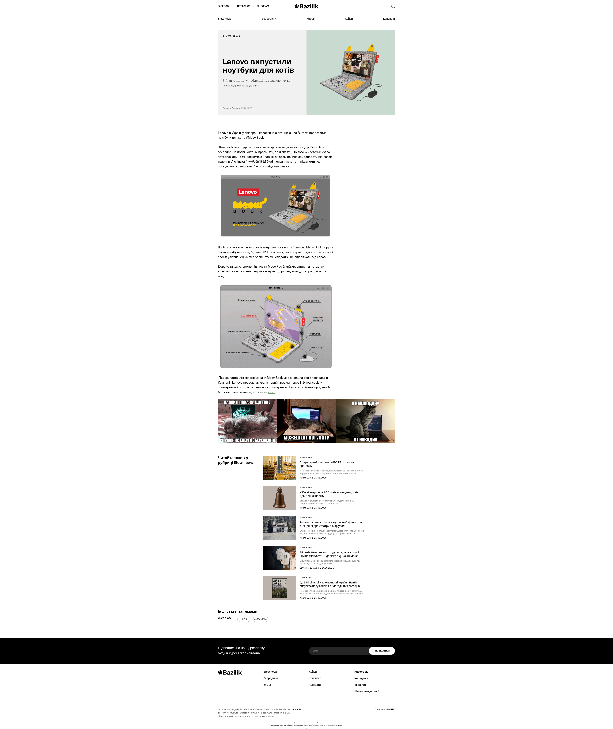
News (244, 619)
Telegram (263, 6)
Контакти (315, 685)
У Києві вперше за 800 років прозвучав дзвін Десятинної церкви (329, 494)
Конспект (389, 19)
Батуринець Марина (310, 568)
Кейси (349, 19)
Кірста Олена (306, 478)
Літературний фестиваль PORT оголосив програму (327, 464)
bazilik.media (294, 709)
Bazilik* (391, 709)
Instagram (243, 6)
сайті (271, 392)
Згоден (306, 728)
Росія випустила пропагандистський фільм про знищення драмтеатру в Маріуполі (331, 524)
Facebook (224, 6)
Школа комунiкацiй (366, 691)
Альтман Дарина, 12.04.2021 (237, 108)
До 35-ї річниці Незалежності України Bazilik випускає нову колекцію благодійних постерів (330, 584)
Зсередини (269, 19)
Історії (310, 19)
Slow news (224, 19)
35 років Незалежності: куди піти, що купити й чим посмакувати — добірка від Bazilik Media (329, 554)
